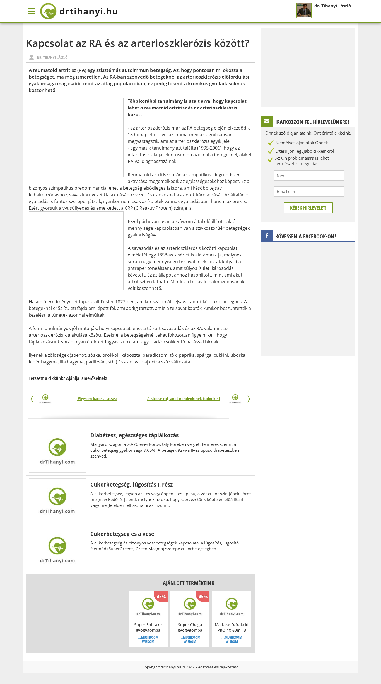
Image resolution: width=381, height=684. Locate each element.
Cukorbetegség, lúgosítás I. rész (131, 484)
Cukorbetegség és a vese (122, 533)
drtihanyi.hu (171, 667)
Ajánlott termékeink (188, 583)
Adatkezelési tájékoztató (218, 667)
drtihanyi (88, 11)
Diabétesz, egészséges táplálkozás (134, 435)
